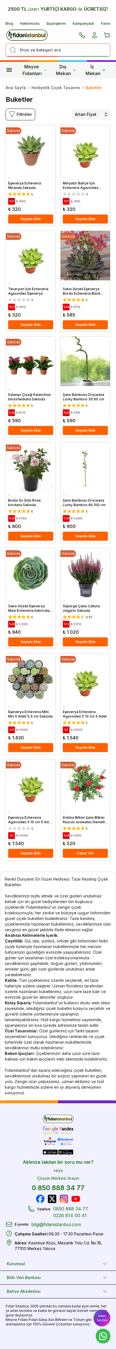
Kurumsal (16, 1263)
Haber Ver (85, 853)
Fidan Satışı (38, 1320)
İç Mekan (93, 70)
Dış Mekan (63, 70)
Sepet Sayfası (102, 1318)
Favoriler (108, 23)
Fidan (10, 1306)
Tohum (79, 1320)
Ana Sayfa (16, 87)
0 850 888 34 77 (58, 1188)
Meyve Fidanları (32, 70)
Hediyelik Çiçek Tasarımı (56, 87)
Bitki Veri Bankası (24, 1277)
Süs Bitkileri (57, 1320)
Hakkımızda (29, 23)
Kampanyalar (83, 23)
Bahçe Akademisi (24, 1291)
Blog (9, 23)
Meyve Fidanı (17, 1320)
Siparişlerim (56, 23)
